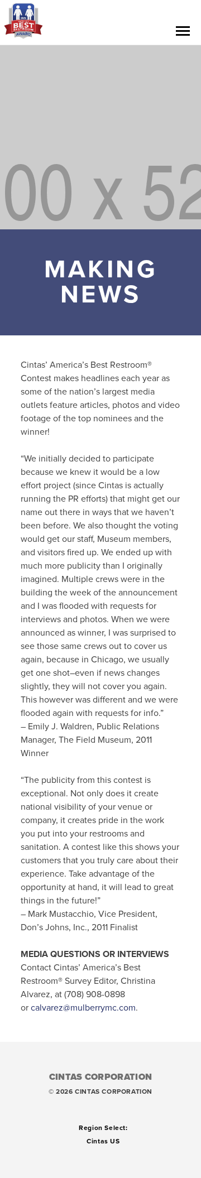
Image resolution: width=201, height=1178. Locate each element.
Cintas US (103, 1141)
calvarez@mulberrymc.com (83, 1007)
